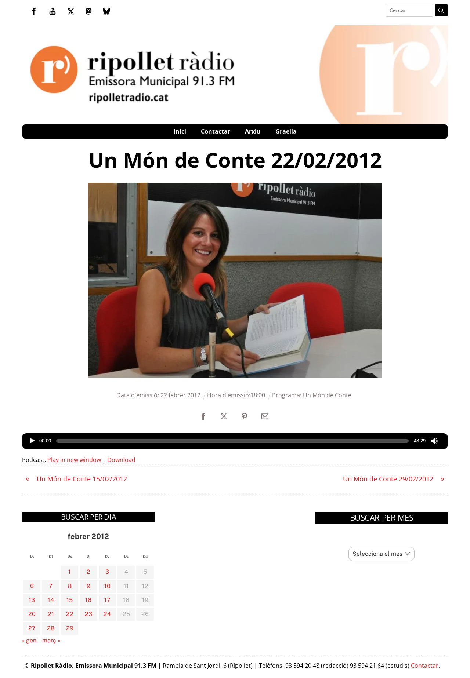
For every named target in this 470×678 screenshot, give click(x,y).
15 (69, 600)
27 (32, 628)
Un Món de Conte (327, 395)
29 (69, 628)
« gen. (30, 640)
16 (88, 600)
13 (32, 600)
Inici (180, 131)
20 (32, 613)
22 (69, 613)
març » (51, 640)
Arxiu (253, 131)
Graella (286, 131)
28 (50, 628)
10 (107, 586)
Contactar (215, 131)
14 (51, 600)
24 (107, 613)
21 (51, 613)
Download (121, 460)
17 (107, 600)
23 (88, 613)
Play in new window (74, 460)
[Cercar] (441, 10)
